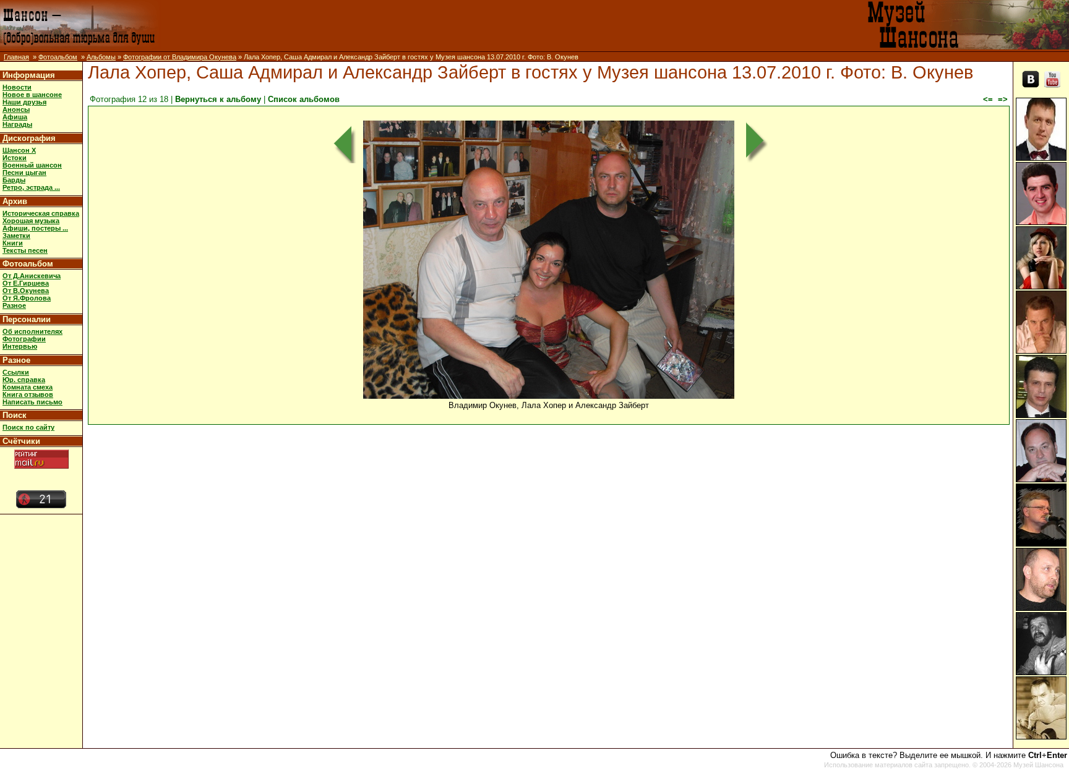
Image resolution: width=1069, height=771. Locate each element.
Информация (29, 75)
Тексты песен (25, 250)
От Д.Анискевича (31, 275)
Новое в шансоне (32, 94)
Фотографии (24, 339)
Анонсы (16, 109)
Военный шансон (32, 165)
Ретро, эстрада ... (31, 187)
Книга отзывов (27, 394)
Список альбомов (304, 99)
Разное (14, 305)
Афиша (14, 117)
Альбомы (101, 57)
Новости (17, 87)
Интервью (19, 346)
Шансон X (19, 150)
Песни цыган (24, 172)
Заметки (16, 235)
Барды (13, 180)
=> (1003, 99)
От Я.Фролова (26, 298)
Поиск (14, 415)
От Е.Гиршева (25, 283)
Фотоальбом (57, 57)
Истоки (14, 157)
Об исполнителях (32, 331)
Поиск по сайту (28, 427)
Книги (12, 243)
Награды (17, 124)
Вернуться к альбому (218, 99)
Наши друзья (24, 102)
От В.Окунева (25, 290)
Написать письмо (32, 402)
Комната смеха (27, 387)
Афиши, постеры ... (35, 228)
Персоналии (26, 319)
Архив (15, 201)
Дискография (29, 138)
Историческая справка (40, 213)
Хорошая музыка (30, 220)
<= (988, 99)
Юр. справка (23, 379)
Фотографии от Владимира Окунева (179, 57)
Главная (16, 57)
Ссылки (15, 372)
